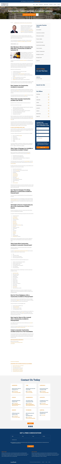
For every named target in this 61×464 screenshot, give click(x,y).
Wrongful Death (39, 57)
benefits (28, 153)
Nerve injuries (14, 222)
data (17, 90)
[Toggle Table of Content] (17, 44)
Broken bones (14, 221)
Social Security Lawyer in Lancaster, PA (18, 371)
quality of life (17, 178)
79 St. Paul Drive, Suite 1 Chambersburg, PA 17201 (29, 401)
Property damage (15, 173)
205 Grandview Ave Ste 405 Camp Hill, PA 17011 (44, 413)
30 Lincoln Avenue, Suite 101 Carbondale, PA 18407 (44, 389)
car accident (20, 135)
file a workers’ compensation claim (20, 327)
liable (23, 312)
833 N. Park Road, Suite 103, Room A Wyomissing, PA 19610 (30, 414)
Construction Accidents (40, 32)
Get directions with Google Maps (15, 361)
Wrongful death (15, 236)
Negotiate (14, 79)
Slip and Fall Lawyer (39, 42)
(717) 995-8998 (29, 391)
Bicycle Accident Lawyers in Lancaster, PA (18, 365)
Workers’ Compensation (40, 51)
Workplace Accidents (40, 54)
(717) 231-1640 (37, 1)
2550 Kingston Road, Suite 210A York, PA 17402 (30, 389)
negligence (18, 300)
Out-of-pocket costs (15, 174)
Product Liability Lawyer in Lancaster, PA (18, 370)
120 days (28, 326)
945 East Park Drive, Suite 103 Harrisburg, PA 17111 (16, 389)
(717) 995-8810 (43, 391)
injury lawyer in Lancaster (23, 60)
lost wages (17, 170)
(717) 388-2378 (29, 403)
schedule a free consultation (21, 41)
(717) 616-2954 (29, 41)
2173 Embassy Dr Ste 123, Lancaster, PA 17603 (16, 342)
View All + (38, 60)
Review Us (30, 423)
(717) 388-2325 (29, 417)
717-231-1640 (43, 415)
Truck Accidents (39, 48)
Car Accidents (38, 29)
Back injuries (14, 226)
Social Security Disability (40, 45)
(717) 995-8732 (15, 403)
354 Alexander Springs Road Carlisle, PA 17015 (16, 401)
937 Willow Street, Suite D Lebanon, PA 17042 (15, 414)
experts (15, 77)
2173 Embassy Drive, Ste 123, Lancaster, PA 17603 (44, 401)
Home (12, 22)
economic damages (27, 161)
